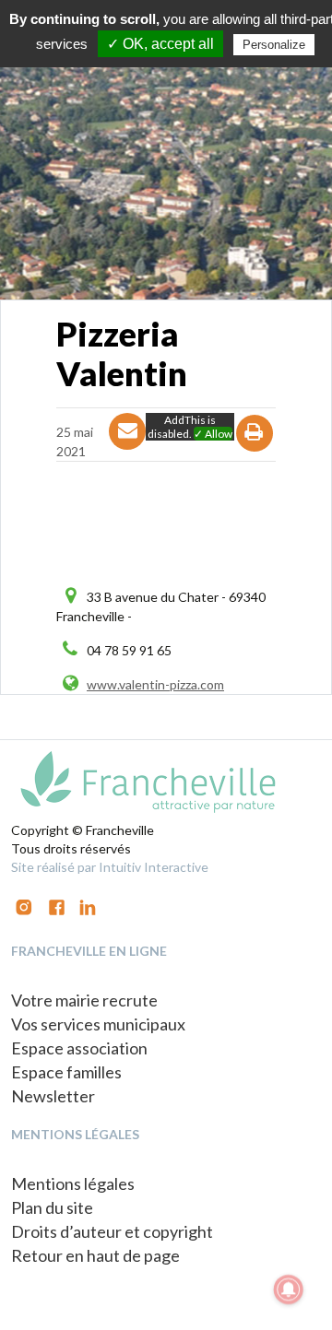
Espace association (79, 1048)
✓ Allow (213, 434)
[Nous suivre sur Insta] (24, 905)
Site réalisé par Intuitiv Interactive (109, 867)
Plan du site (52, 1207)
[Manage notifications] (288, 1289)
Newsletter (53, 1096)
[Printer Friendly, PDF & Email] (255, 449)
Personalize (274, 45)
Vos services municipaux (98, 1024)
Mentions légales (73, 1183)
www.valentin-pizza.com (155, 684)
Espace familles (66, 1072)
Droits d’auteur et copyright (112, 1231)
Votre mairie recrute (84, 1000)
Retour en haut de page (95, 1255)
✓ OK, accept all (160, 44)
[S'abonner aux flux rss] (56, 905)
